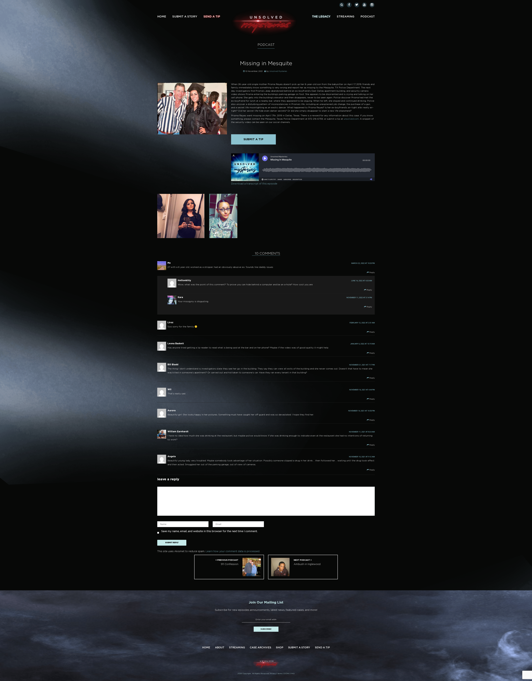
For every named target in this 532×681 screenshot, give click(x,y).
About (219, 648)
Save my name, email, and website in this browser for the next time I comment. (209, 531)
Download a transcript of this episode (254, 184)
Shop (279, 648)
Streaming (345, 16)
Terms (280, 673)
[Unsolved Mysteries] (264, 23)
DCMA (287, 673)
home (161, 16)
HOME (206, 648)
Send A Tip (212, 16)
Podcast (367, 16)
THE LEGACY (321, 16)
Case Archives (260, 648)
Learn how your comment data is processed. (233, 551)
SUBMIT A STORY (184, 16)
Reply (372, 272)
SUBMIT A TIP (253, 139)
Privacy (273, 673)
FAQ (293, 673)
